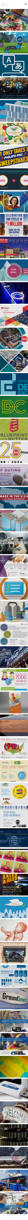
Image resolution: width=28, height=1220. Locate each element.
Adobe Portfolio (16, 1217)
